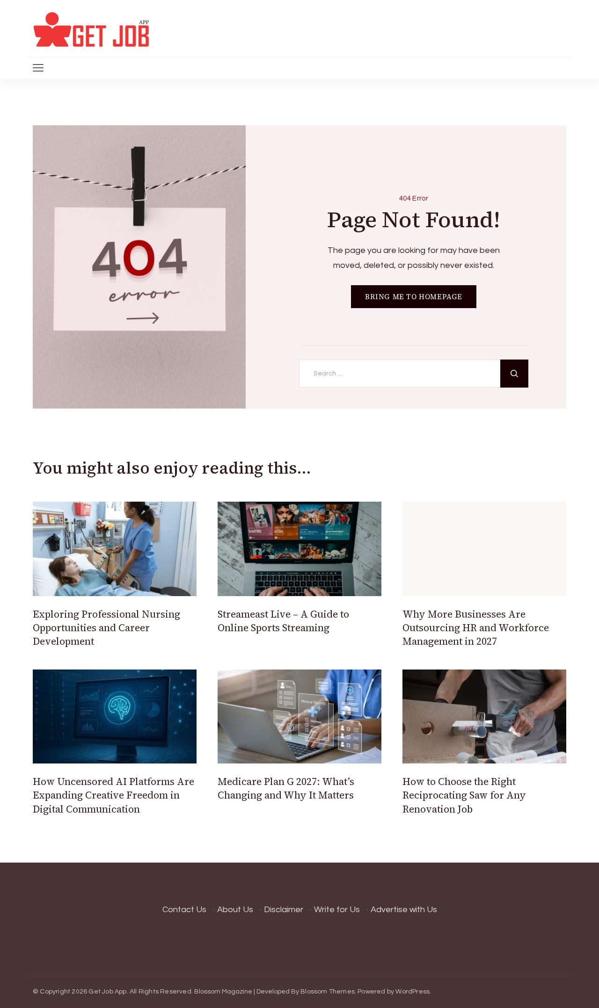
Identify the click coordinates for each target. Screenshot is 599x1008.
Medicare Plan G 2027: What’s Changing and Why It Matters (286, 788)
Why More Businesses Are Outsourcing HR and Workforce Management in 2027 (475, 627)
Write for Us (337, 909)
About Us (235, 909)
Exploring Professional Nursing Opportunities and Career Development (106, 627)
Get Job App (107, 991)
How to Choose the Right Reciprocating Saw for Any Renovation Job (464, 795)
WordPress (412, 991)
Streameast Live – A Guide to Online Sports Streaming (283, 620)
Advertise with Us (404, 909)
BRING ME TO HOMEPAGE (413, 297)
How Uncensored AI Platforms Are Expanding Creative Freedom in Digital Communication (113, 795)
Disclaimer (283, 909)
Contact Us (184, 909)
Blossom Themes (327, 991)
